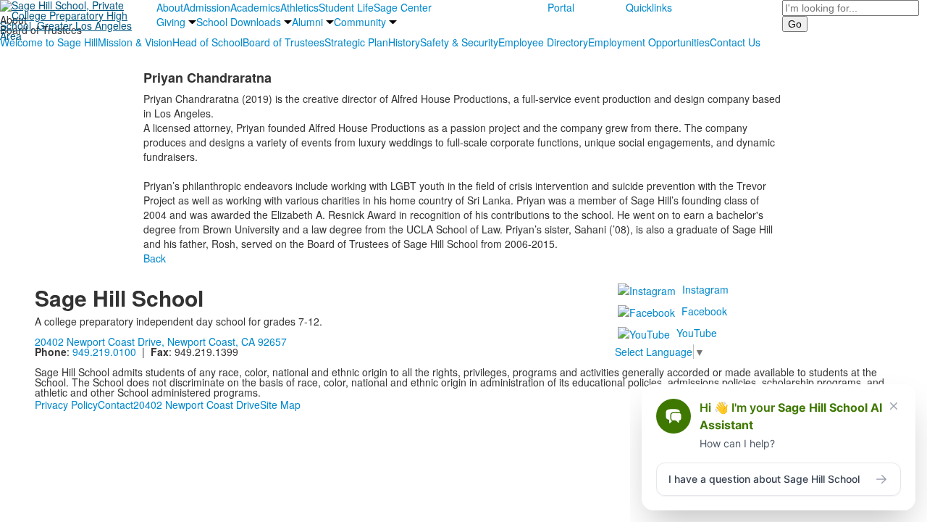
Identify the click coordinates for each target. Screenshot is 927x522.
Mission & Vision (135, 42)
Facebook (704, 311)
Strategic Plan (356, 42)
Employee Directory (543, 42)
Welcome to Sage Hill (49, 42)
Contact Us (735, 42)
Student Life (346, 7)
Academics (255, 7)
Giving (170, 21)
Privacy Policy (66, 404)
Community (360, 21)
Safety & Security (459, 42)
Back (154, 258)
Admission (206, 7)
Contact (115, 404)
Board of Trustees (283, 42)
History (404, 42)
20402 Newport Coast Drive (196, 404)
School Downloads (238, 21)
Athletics (299, 7)
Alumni (307, 21)
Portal (561, 7)
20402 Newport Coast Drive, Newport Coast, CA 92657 (161, 341)
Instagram (705, 289)
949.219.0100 (104, 351)
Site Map (280, 404)
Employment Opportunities (649, 42)
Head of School (207, 42)
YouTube (696, 333)
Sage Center (403, 7)
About (169, 7)
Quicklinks (649, 7)
